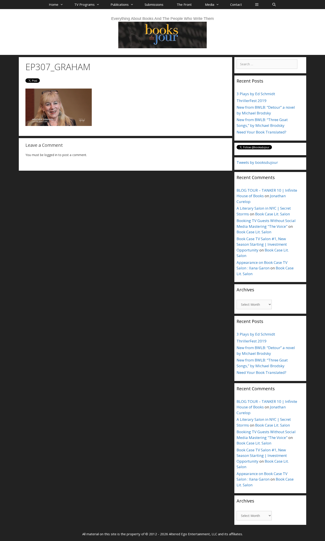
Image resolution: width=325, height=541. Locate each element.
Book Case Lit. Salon (272, 213)
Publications (120, 4)
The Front (184, 4)
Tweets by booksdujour (257, 162)
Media (209, 4)
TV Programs (84, 4)
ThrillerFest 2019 (251, 100)
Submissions (154, 4)
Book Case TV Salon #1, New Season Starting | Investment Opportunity (262, 244)
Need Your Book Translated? (261, 132)
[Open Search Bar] (274, 4)
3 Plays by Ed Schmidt (256, 93)
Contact (236, 4)
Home (53, 4)
